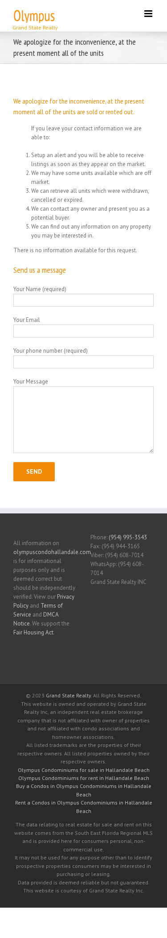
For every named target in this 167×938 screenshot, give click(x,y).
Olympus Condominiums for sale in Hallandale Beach (84, 770)
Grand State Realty (68, 695)
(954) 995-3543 (128, 537)
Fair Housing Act (33, 632)
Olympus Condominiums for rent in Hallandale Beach (83, 778)
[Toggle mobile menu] (149, 13)
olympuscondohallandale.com (52, 552)
